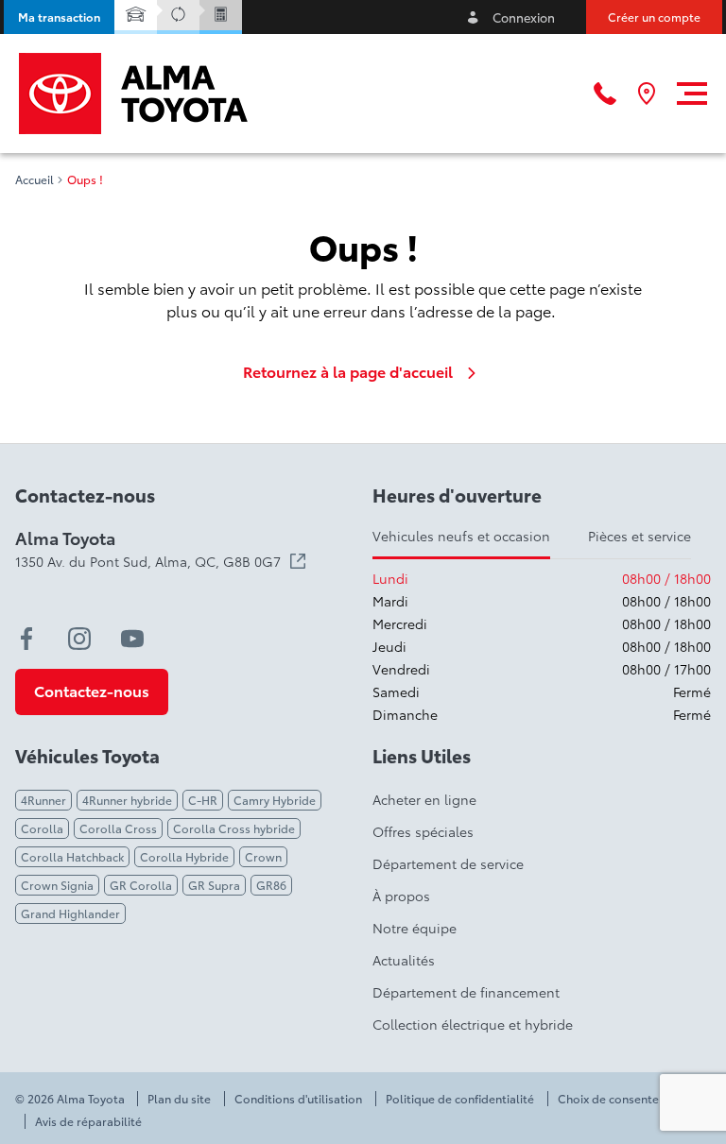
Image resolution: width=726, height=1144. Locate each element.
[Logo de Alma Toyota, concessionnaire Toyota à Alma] (133, 93)
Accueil (34, 179)
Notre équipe (414, 927)
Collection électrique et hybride (472, 1024)
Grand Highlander (70, 913)
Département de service (448, 863)
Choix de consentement (622, 1098)
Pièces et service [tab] (639, 535)
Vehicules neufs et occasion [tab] (461, 535)
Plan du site (179, 1098)
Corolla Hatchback (72, 856)
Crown (263, 856)
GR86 (271, 885)
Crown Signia (57, 885)
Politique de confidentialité (460, 1098)
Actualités (403, 959)
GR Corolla (141, 885)
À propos (401, 895)
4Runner (43, 800)
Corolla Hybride (184, 856)
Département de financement (466, 991)
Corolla (42, 828)
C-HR (202, 800)
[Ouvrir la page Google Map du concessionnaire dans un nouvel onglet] (646, 93)
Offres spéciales (423, 831)
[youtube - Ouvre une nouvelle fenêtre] (132, 638)
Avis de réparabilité (88, 1121)
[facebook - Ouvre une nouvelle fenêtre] (26, 638)
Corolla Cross (118, 828)
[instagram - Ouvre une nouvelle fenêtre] (79, 638)
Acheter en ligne (424, 799)
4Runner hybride (127, 800)
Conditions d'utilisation (298, 1098)
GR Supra (214, 885)
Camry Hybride (274, 800)
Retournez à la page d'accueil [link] (348, 371)
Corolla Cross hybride (234, 828)
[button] (59, 17)
